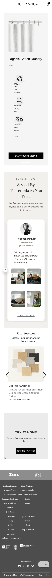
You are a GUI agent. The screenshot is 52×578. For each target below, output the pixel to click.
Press (27, 503)
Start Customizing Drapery (26, 157)
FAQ (28, 525)
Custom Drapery (10, 486)
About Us (11, 534)
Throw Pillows (10, 503)
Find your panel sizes (27, 495)
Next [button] (45, 375)
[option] (26, 270)
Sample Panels (27, 490)
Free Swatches (27, 486)
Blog (11, 521)
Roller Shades (10, 495)
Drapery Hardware (10, 499)
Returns (27, 521)
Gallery (11, 525)
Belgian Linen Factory (11, 538)
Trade (27, 499)
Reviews (11, 516)
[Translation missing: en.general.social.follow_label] (19, 567)
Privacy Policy (43, 575)
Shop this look (26, 316)
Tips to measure (28, 516)
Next (5, 270)
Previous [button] (7, 375)
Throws (10, 508)
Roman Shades (10, 490)
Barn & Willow (11, 575)
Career (11, 529)
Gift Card (10, 512)
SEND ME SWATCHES (26, 451)
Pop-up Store (28, 529)
